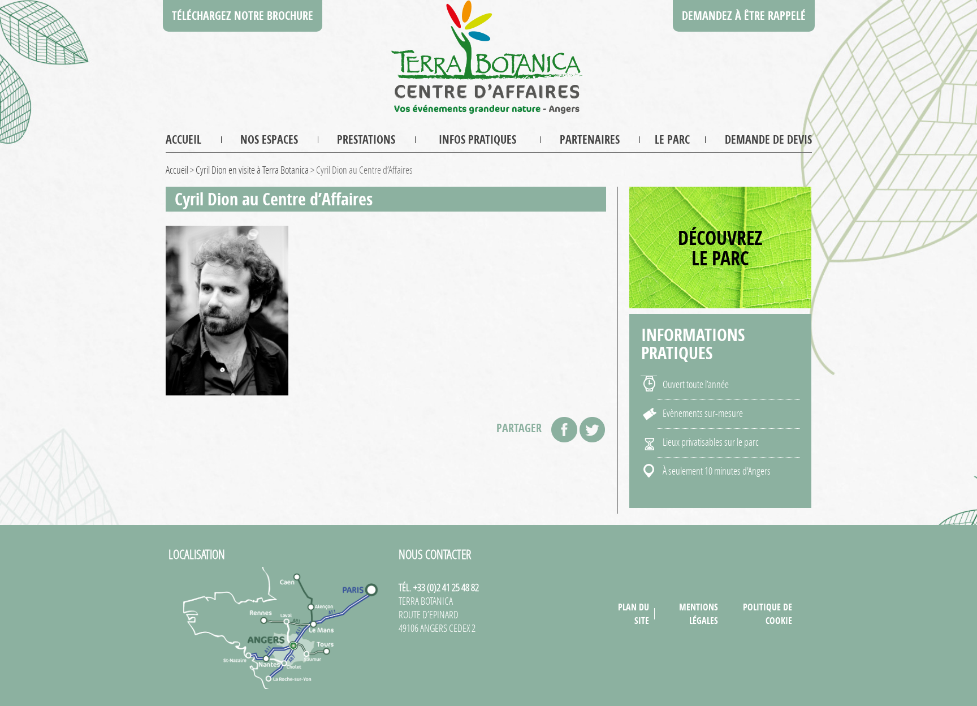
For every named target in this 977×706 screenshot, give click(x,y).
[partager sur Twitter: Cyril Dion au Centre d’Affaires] (592, 429)
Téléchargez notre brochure (242, 15)
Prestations (366, 139)
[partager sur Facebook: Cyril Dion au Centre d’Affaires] (564, 429)
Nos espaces (269, 139)
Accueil (183, 139)
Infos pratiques (477, 139)
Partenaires (590, 139)
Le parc (672, 139)
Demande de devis (768, 139)
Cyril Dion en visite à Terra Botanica (252, 169)
